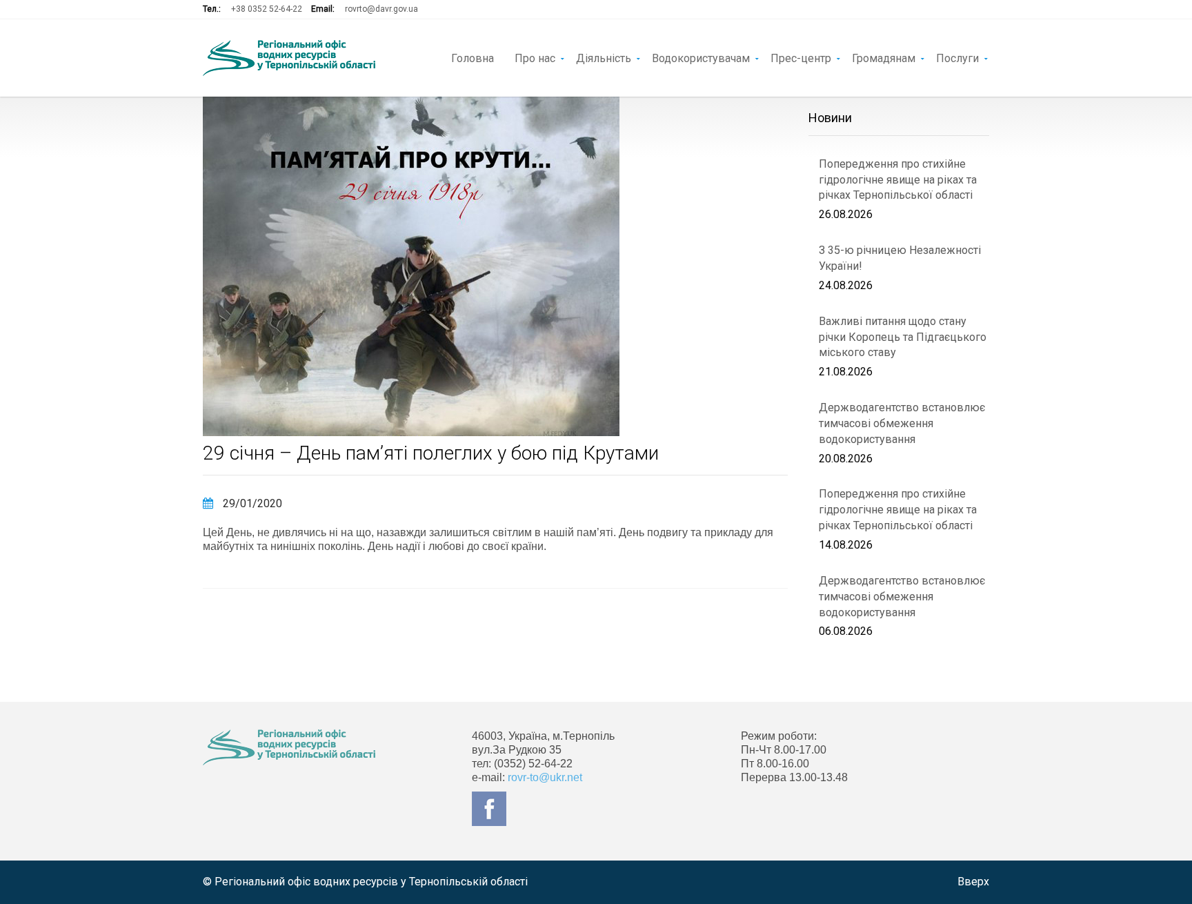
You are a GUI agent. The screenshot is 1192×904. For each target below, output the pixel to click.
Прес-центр (801, 57)
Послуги (957, 57)
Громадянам (883, 57)
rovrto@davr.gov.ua (381, 9)
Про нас (535, 57)
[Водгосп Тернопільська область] (289, 58)
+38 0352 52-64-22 (266, 9)
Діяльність (603, 57)
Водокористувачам (701, 57)
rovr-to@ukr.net (545, 777)
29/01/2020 (251, 503)
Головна (472, 57)
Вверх (973, 881)
